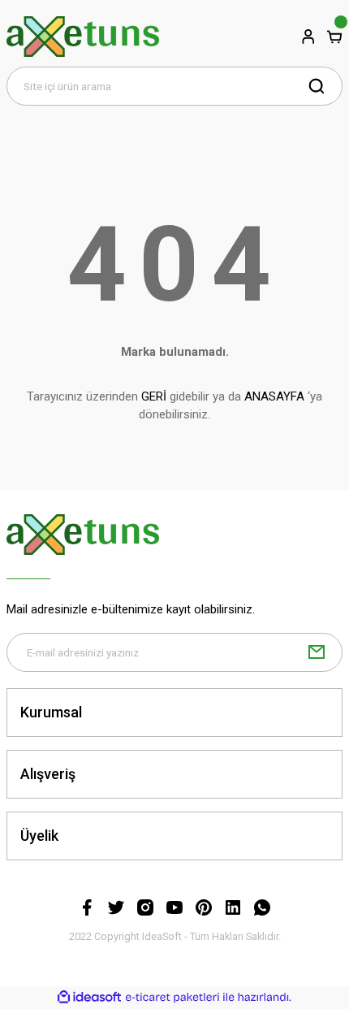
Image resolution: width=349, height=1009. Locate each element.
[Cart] (334, 36)
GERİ (153, 396)
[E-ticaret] (172, 997)
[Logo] (82, 36)
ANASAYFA (274, 396)
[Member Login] (308, 36)
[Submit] (317, 652)
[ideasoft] (89, 997)
